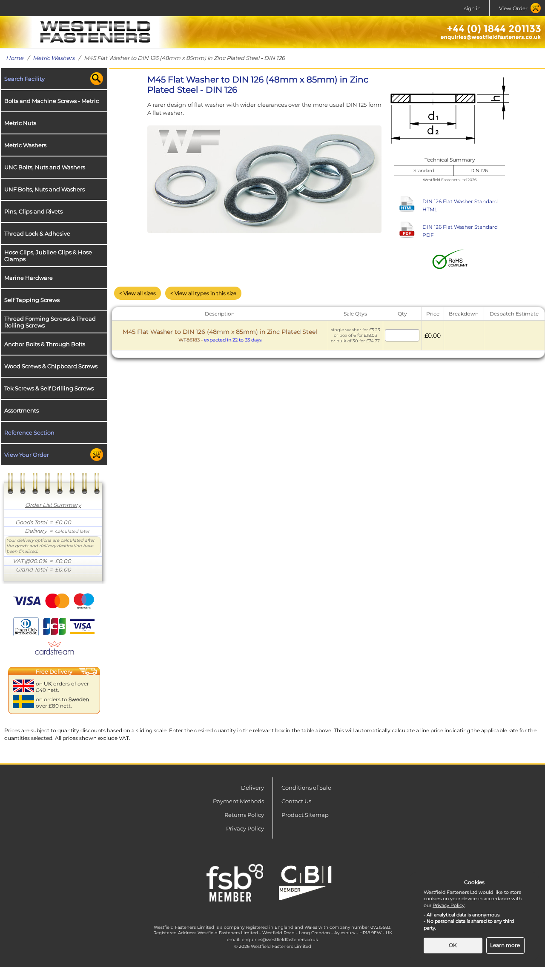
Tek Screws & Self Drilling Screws (49, 388)
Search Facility (24, 78)
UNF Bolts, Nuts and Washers (44, 189)
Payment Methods (238, 801)
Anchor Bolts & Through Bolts (44, 344)
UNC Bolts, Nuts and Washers (44, 167)
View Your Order (26, 454)
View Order (513, 8)
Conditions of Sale (306, 787)
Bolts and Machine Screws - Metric (51, 100)
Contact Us (296, 801)
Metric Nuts (20, 122)
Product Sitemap (305, 814)
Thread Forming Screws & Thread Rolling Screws (50, 322)
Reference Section (29, 432)
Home (14, 57)
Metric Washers (54, 57)
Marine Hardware (28, 277)
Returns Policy (244, 814)
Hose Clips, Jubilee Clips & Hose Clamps (48, 255)
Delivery (252, 787)
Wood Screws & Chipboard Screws (51, 366)
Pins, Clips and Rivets (33, 211)
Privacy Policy (245, 828)
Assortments (21, 410)
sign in (472, 8)
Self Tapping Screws (32, 299)
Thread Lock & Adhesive (37, 233)
